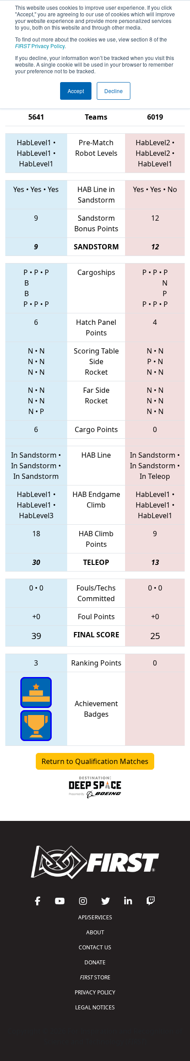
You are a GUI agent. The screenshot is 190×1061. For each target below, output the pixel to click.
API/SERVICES (95, 917)
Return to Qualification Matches (95, 761)
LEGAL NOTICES (95, 1007)
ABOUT (95, 932)
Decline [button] (113, 90)
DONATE (95, 962)
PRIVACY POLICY (95, 992)
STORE (95, 977)
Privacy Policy (40, 45)
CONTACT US (95, 947)
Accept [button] (76, 90)
